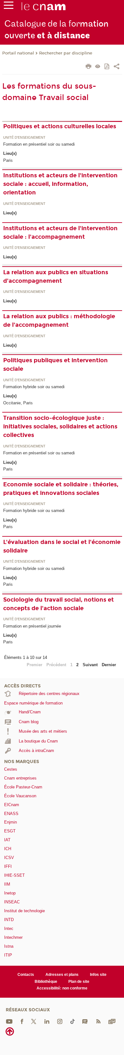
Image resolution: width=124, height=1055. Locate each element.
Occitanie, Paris (18, 403)
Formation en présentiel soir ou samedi (39, 144)
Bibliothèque (46, 981)
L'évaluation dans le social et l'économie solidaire (62, 546)
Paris (8, 160)
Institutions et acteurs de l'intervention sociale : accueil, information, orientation (60, 184)
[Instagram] (60, 1021)
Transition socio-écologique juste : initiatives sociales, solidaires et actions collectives (60, 426)
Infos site (98, 974)
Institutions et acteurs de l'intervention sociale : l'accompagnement (60, 232)
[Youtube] (9, 1021)
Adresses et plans (62, 974)
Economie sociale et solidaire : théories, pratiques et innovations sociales (60, 488)
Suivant (90, 664)
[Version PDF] (107, 67)
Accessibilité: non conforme (62, 988)
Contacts (25, 974)
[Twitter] (34, 1021)
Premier (34, 664)
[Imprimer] (88, 67)
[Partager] (116, 67)
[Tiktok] (72, 1021)
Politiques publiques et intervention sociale (55, 364)
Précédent (56, 664)
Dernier (109, 664)
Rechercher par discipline (65, 53)
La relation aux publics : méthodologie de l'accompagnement (59, 320)
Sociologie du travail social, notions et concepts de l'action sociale (58, 604)
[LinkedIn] (47, 1021)
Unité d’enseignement (24, 138)
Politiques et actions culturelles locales (59, 126)
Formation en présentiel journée (32, 626)
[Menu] (8, 7)
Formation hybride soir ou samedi (34, 386)
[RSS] (98, 1021)
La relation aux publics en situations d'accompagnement (55, 276)
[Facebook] (22, 1021)
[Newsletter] (111, 1021)
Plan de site (78, 981)
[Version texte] (97, 67)
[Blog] (85, 1021)
